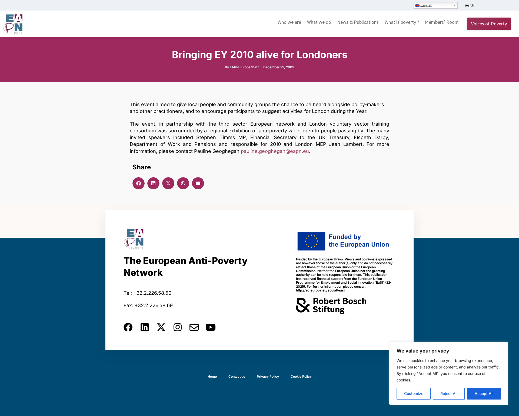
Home (212, 376)
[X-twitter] (161, 327)
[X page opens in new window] (499, 5)
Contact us (236, 376)
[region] (448, 373)
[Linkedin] (144, 327)
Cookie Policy (301, 376)
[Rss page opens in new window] (507, 5)
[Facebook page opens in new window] (491, 5)
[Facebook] (128, 327)
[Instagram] (177, 327)
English (426, 5)
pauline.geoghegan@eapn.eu (275, 151)
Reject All (449, 393)
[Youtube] (210, 327)
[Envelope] (194, 327)
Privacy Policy (268, 376)
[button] (138, 183)
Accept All (484, 393)
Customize (413, 393)
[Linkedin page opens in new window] (483, 5)
